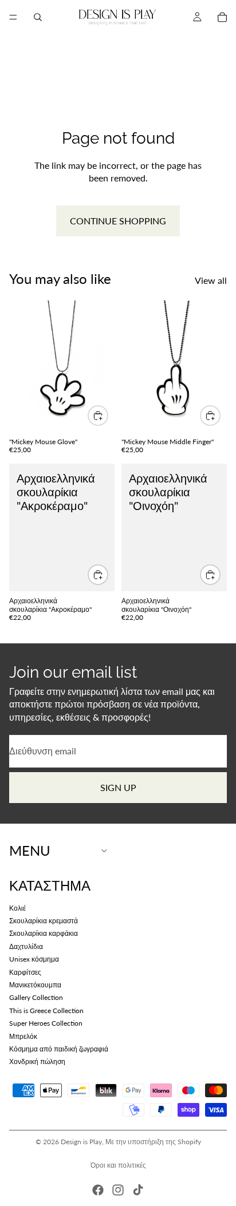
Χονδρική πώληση (37, 1062)
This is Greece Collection (46, 1010)
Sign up (118, 787)
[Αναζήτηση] (37, 17)
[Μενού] (13, 17)
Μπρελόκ (23, 1036)
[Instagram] (118, 1190)
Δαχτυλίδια (26, 946)
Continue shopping (118, 220)
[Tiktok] (138, 1190)
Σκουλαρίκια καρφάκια (43, 934)
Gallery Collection (36, 998)
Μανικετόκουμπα (35, 984)
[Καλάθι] (222, 17)
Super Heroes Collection (45, 1023)
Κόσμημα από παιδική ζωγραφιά (58, 1049)
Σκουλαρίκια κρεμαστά (43, 920)
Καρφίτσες (25, 972)
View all (211, 280)
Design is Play (81, 1141)
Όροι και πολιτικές (118, 1165)
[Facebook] (98, 1190)
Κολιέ (17, 908)
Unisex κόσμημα (34, 959)
